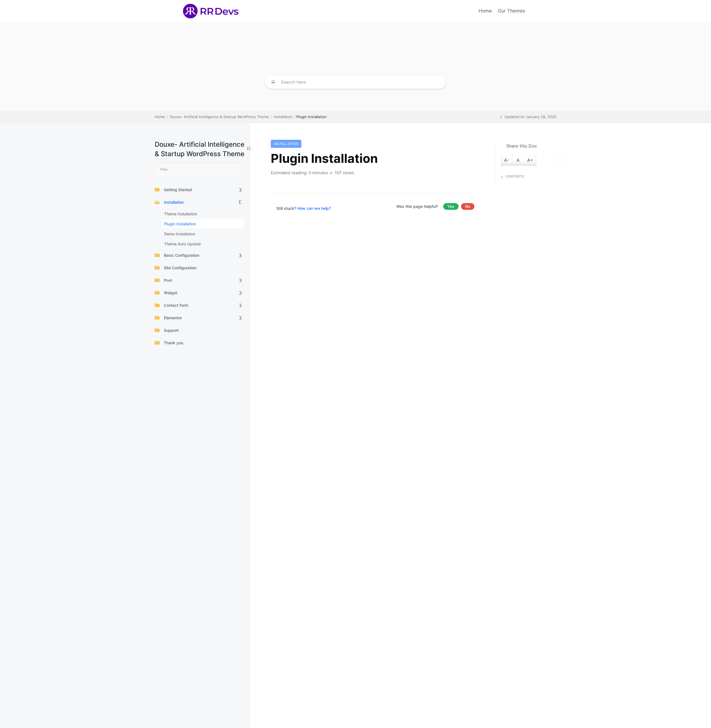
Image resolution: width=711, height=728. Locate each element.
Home (485, 11)
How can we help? (314, 208)
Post (168, 280)
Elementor (173, 317)
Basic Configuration (181, 255)
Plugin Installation (180, 223)
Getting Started (178, 189)
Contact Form (176, 305)
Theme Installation (180, 213)
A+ (530, 160)
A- (506, 160)
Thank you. (174, 342)
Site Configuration (180, 267)
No (467, 206)
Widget (170, 292)
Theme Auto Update (182, 243)
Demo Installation (179, 233)
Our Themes (511, 11)
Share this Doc (521, 146)
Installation (174, 202)
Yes (450, 206)
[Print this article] (558, 160)
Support (171, 330)
